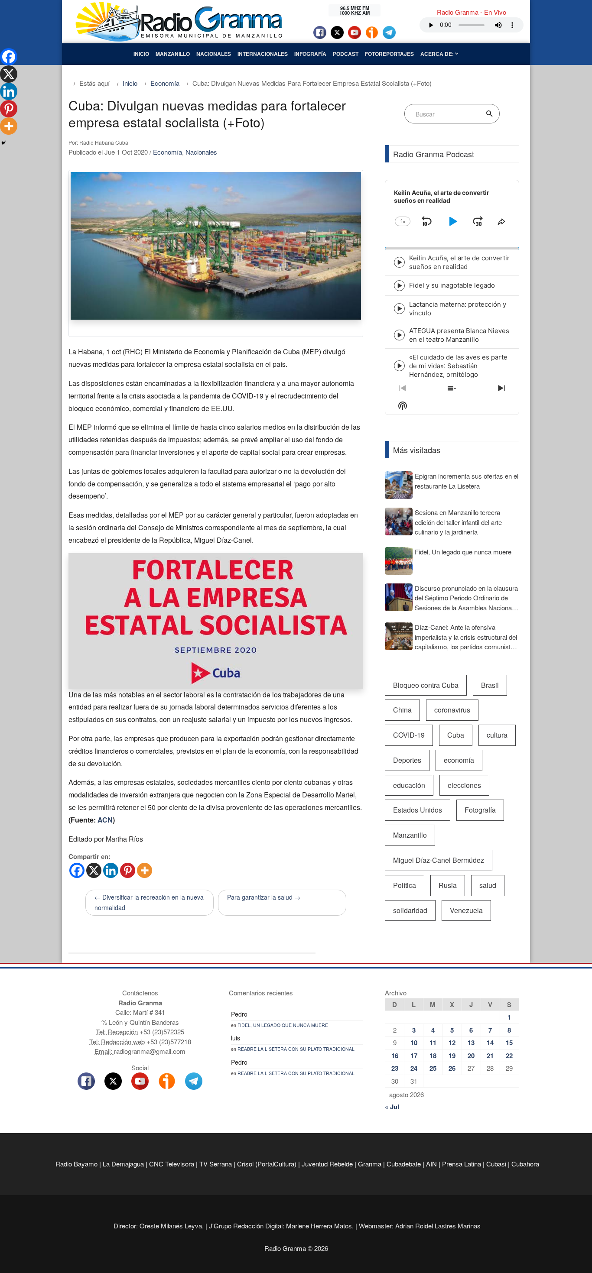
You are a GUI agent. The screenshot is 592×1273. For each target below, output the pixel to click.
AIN (431, 1163)
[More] (144, 870)
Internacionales (262, 54)
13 (471, 1042)
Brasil (490, 685)
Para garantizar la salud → (263, 897)
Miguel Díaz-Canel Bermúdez (438, 860)
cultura (497, 735)
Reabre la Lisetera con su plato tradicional (296, 1049)
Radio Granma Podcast (433, 153)
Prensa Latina (461, 1163)
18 (432, 1055)
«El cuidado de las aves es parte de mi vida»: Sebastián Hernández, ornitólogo (458, 366)
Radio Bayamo (76, 1163)
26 (452, 1068)
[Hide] (3, 142)
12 (452, 1042)
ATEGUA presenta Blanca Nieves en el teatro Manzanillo (459, 335)
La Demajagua (123, 1163)
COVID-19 (409, 735)
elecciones (464, 785)
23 (394, 1068)
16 (394, 1055)
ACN (105, 820)
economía (459, 760)
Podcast (345, 54)
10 (413, 1042)
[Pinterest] (127, 870)
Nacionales (213, 54)
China (402, 710)
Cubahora (525, 1163)
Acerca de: (437, 54)
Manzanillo (173, 54)
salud (487, 885)
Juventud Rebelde (327, 1163)
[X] (93, 870)
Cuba (455, 735)
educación (409, 785)
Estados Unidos (417, 810)
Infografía (310, 54)
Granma (369, 1163)
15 (509, 1042)
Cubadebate (404, 1163)
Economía (167, 151)
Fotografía (480, 810)
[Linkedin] (110, 870)
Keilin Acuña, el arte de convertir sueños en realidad (459, 262)
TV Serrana (215, 1163)
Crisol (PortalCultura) (266, 1163)
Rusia (448, 885)
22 (509, 1055)
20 (471, 1055)
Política (404, 885)
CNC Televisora (171, 1163)
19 (452, 1055)
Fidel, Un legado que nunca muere (282, 1025)
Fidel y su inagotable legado (452, 285)
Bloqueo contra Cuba (426, 685)
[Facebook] (77, 870)
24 (413, 1068)
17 (413, 1055)
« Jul (392, 1106)
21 (490, 1055)
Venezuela (466, 910)
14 (490, 1042)
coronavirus (452, 710)
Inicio (141, 54)
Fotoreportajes (389, 54)
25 (432, 1068)
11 (432, 1042)
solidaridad (410, 910)
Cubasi (496, 1163)
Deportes (407, 760)
